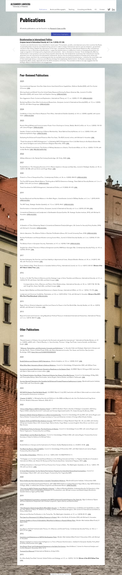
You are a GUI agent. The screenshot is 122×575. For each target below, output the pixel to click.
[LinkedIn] (113, 9)
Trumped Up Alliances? (27, 551)
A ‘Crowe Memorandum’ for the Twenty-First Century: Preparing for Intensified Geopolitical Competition (53, 471)
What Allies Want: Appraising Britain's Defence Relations (38, 365)
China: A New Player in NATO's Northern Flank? (35, 409)
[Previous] (13, 49)
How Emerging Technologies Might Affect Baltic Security (39, 508)
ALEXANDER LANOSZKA (20, 4)
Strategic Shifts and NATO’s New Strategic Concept (36, 421)
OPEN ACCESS (87, 98)
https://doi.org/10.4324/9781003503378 (43, 352)
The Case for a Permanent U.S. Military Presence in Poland (38, 517)
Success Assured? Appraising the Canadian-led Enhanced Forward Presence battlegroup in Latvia (50, 381)
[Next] (108, 49)
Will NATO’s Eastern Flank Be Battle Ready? (33, 392)
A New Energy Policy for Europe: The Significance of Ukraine (39, 429)
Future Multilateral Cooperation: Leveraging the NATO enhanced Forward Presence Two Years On (51, 499)
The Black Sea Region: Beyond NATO (32, 449)
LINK (28, 88)
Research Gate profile (58, 28)
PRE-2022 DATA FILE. (40, 149)
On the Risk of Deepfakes (28, 455)
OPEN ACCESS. (62, 94)
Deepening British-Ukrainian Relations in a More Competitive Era (40, 415)
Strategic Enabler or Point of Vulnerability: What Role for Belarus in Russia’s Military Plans (47, 520)
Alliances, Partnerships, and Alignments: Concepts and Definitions (42, 348)
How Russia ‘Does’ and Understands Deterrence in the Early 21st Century (43, 546)
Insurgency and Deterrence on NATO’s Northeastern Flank (38, 537)
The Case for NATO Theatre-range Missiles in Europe (37, 488)
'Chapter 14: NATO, (26, 398)
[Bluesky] (109, 9)
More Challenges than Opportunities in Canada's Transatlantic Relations (42, 480)
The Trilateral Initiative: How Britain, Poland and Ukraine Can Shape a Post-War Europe (47, 375)
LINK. (92, 137)
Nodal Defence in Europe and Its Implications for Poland (38, 445)
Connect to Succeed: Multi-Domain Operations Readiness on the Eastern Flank (45, 369)
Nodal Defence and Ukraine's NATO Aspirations (35, 361)
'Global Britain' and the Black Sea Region (33, 435)
